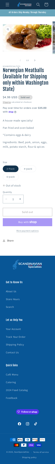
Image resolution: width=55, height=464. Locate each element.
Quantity (7, 192)
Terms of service (41, 452)
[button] (7, 5)
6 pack (13, 177)
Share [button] (10, 240)
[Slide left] (20, 60)
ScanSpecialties (21, 452)
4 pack (30, 169)
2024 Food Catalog (17, 390)
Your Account (13, 329)
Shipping (7, 102)
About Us (11, 291)
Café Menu (12, 374)
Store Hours (13, 299)
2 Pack (13, 169)
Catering (11, 382)
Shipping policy (29, 457)
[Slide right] (35, 60)
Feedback (11, 398)
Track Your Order (16, 336)
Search (10, 307)
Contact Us (12, 352)
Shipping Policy (15, 344)
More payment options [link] (27, 230)
